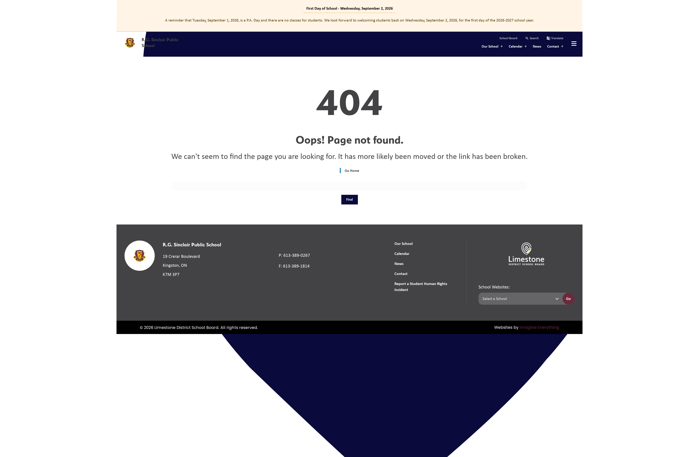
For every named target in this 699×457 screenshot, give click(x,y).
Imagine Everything (539, 328)
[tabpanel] (349, 20)
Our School (403, 243)
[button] (532, 38)
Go (568, 298)
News (537, 46)
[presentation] (573, 43)
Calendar (401, 253)
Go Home (352, 170)
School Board (508, 38)
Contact (401, 273)
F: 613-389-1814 (294, 266)
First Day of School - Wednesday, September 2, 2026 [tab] (349, 8)
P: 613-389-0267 (294, 255)
